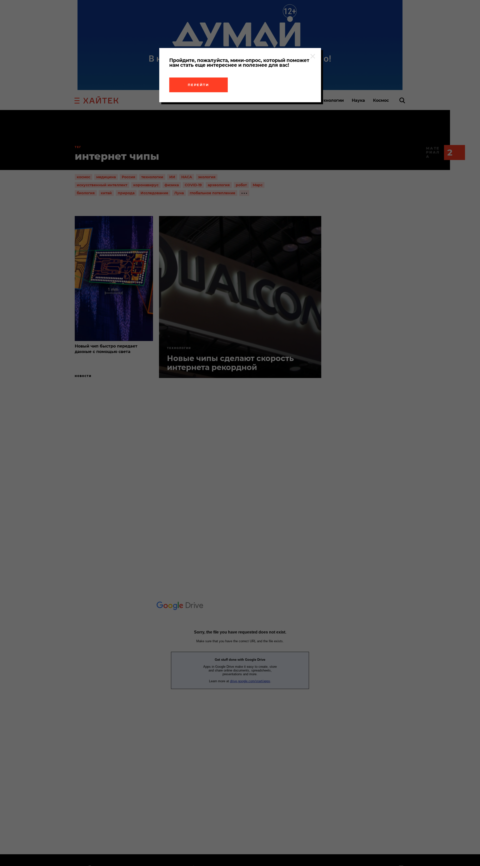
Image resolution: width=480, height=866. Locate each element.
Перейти (198, 85)
